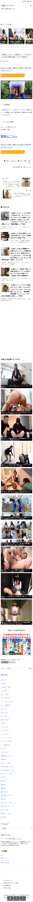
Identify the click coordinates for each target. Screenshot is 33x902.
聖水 (3, 799)
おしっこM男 (5, 698)
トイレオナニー (6, 737)
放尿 (3, 781)
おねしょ (4, 712)
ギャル (21, 160)
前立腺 (4, 759)
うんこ (4, 690)
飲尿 (4, 817)
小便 (29, 162)
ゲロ (3, 723)
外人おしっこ (14, 160)
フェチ (3, 748)
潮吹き (4, 791)
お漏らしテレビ (27, 167)
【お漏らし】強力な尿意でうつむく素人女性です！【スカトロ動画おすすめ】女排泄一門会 (20, 236)
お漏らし (11, 24)
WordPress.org (5, 862)
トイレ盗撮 (5, 745)
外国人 (25, 160)
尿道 (3, 777)
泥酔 (3, 784)
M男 (3, 683)
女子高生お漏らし (7, 770)
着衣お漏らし (6, 795)
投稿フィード (4, 858)
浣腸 (3, 788)
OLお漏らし (5, 687)
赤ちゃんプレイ (6, 802)
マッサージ (5, 752)
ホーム (3, 24)
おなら (4, 709)
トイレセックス (6, 741)
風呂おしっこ (5, 813)
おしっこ (5, 694)
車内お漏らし (5, 806)
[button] (3, 36)
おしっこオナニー (6, 701)
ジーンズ (5, 730)
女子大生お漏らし (7, 766)
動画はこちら (9, 136)
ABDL (3, 680)
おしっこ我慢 (6, 705)
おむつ (4, 716)
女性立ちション (6, 773)
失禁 (29, 160)
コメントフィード (5, 860)
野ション (4, 810)
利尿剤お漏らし (6, 755)
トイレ (4, 734)
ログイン (3, 855)
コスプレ (4, 727)
